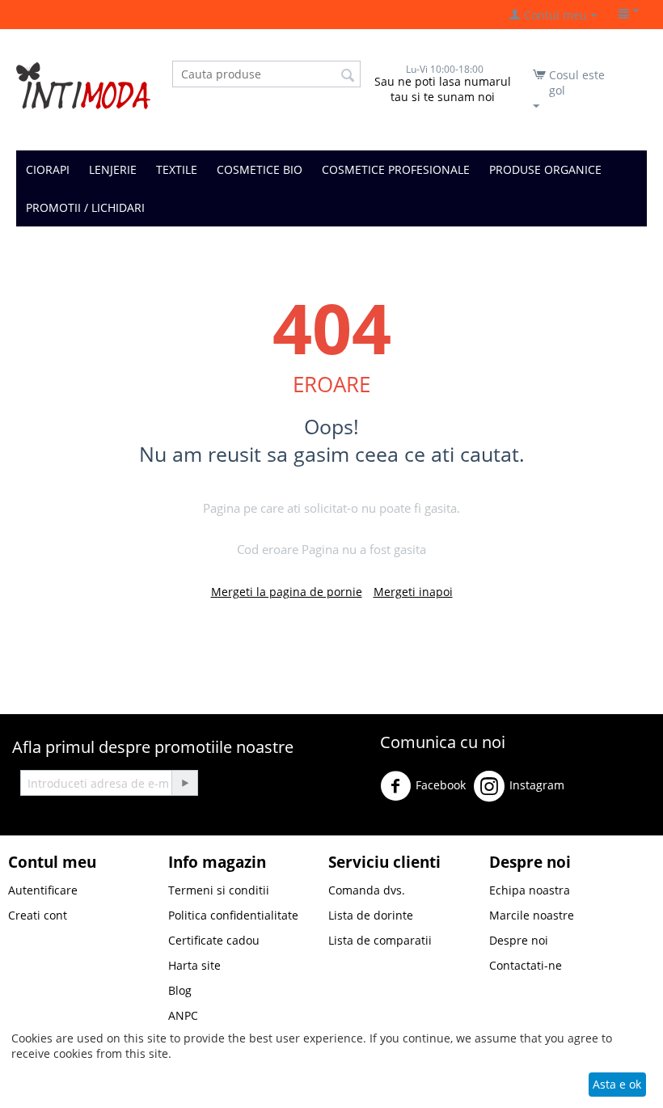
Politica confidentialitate (233, 915)
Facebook (441, 785)
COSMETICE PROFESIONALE (396, 169)
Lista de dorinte (370, 915)
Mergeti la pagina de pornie (286, 591)
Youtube (414, 827)
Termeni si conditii (218, 890)
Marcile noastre (531, 915)
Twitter (603, 792)
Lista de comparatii (380, 940)
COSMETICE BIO (259, 169)
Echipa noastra (529, 890)
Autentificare (43, 890)
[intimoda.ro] (83, 84)
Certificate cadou (214, 940)
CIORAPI (48, 169)
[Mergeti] (184, 783)
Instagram (536, 785)
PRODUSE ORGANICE (545, 169)
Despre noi (518, 940)
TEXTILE (176, 169)
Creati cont (37, 915)
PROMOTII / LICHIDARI (85, 207)
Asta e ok (617, 1084)
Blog (180, 990)
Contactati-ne (525, 965)
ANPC (183, 1015)
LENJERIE (113, 169)
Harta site (194, 965)
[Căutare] (348, 75)
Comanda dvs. (366, 890)
